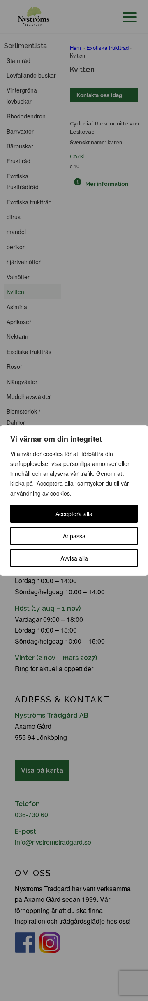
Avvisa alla (74, 558)
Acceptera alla (74, 514)
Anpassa (74, 536)
